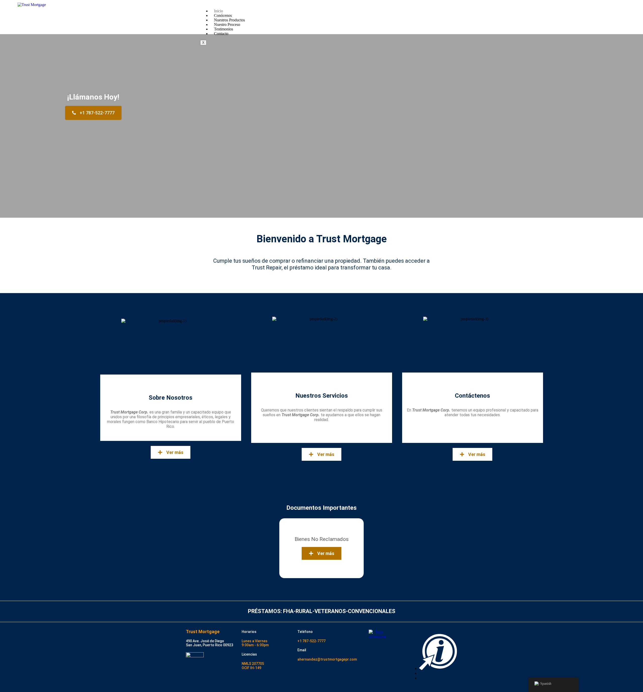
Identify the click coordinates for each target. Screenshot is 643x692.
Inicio (218, 11)
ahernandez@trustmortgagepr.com (327, 659)
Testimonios (223, 29)
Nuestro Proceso (227, 24)
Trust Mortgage (203, 631)
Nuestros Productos (229, 20)
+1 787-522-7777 (311, 641)
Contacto (221, 33)
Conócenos (223, 15)
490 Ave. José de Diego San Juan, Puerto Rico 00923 (209, 643)
